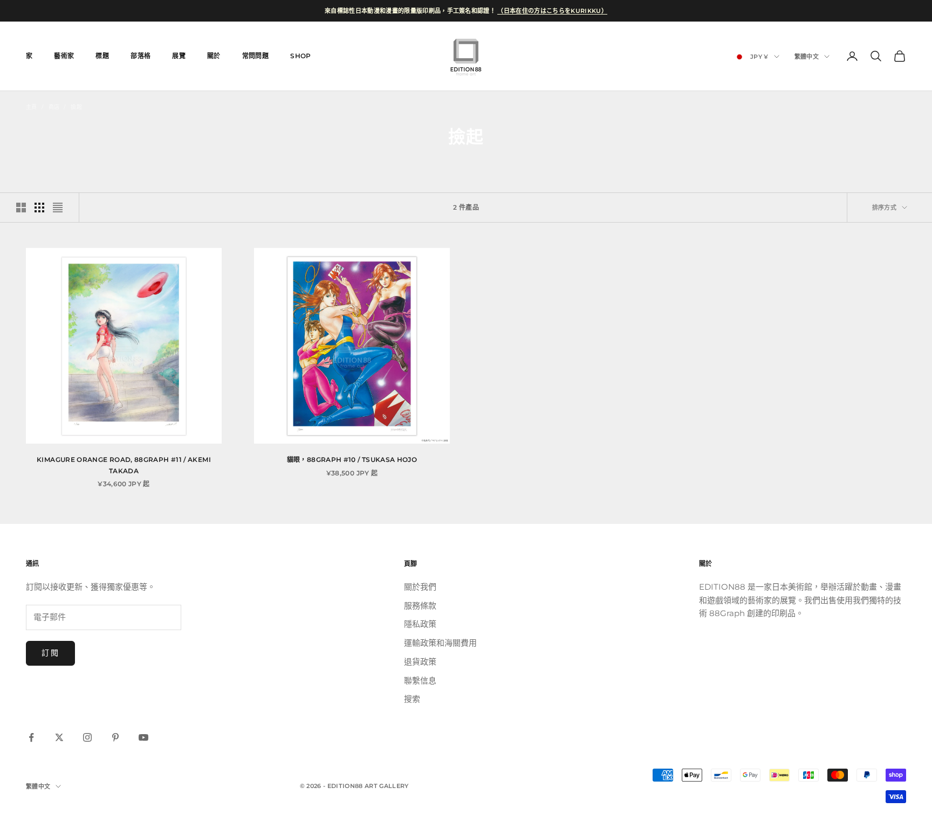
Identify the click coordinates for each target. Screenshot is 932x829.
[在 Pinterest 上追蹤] (115, 737)
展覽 (179, 56)
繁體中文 (806, 56)
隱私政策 (420, 624)
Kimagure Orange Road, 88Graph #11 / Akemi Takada (124, 464)
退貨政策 (420, 662)
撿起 (76, 106)
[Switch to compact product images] (58, 207)
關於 (214, 56)
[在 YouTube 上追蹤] (143, 737)
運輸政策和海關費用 (440, 643)
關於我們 (420, 587)
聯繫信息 (420, 680)
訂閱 (50, 653)
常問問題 (255, 56)
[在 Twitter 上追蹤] (59, 737)
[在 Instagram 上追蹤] (87, 737)
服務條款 (420, 605)
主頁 (31, 106)
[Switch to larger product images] (21, 207)
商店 (54, 106)
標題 (102, 56)
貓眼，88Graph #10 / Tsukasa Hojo (352, 459)
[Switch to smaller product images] (39, 207)
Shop (300, 56)
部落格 (140, 56)
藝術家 (64, 56)
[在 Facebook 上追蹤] (31, 737)
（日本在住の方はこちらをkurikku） (552, 11)
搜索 (412, 699)
